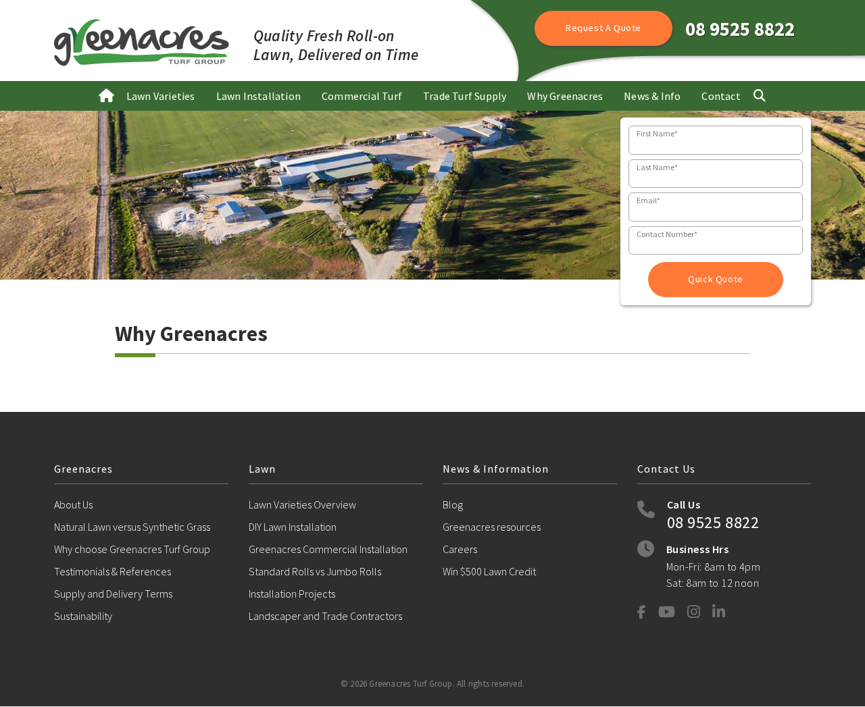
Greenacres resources (492, 526)
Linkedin (718, 611)
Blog (453, 504)
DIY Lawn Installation (293, 526)
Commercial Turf (362, 96)
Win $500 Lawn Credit (489, 571)
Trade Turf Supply (464, 96)
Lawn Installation (258, 96)
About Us (73, 504)
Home (107, 100)
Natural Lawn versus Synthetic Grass (132, 526)
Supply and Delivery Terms (113, 593)
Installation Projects (292, 593)
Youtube (666, 611)
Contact (720, 96)
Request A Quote (603, 28)
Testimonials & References (112, 571)
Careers (460, 549)
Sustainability (83, 616)
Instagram (693, 611)
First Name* (657, 133)
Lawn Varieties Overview (302, 504)
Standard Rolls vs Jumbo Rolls (315, 571)
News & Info (652, 96)
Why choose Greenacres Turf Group (132, 549)
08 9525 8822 (740, 28)
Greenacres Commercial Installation (328, 549)
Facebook (641, 612)
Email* (648, 200)
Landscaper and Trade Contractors (325, 616)
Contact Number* (667, 234)
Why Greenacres (565, 96)
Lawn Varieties (160, 96)
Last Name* (657, 167)
